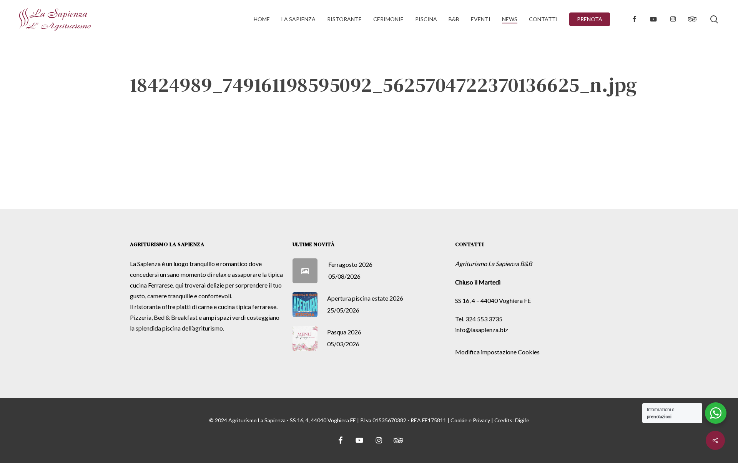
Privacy (481, 420)
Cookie (458, 420)
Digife (522, 420)
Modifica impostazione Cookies (497, 352)
